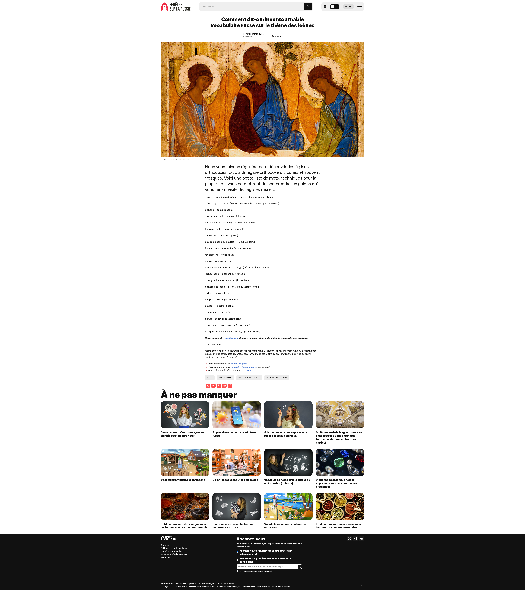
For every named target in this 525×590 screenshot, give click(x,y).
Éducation (277, 36)
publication (231, 338)
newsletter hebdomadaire (244, 367)
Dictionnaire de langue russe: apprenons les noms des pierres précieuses (336, 483)
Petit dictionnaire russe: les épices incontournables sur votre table (338, 525)
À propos (165, 545)
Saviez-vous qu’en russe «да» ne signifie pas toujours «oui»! (182, 434)
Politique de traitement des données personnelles (174, 549)
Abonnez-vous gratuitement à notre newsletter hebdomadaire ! (266, 552)
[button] (302, 5)
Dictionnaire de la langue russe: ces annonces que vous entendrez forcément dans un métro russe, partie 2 (339, 437)
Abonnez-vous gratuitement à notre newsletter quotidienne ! (266, 560)
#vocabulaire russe (249, 378)
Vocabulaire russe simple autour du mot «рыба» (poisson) (287, 481)
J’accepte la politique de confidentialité (256, 571)
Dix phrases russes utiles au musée (235, 480)
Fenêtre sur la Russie (254, 33)
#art (209, 378)
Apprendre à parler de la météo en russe (234, 434)
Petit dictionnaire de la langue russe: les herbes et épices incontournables (185, 525)
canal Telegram (239, 363)
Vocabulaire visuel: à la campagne (183, 480)
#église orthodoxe (276, 378)
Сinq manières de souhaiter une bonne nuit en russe (232, 525)
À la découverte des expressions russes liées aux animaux (285, 434)
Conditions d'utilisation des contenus (174, 555)
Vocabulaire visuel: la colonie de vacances (285, 525)
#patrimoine (225, 378)
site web (246, 370)
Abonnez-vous (251, 538)
